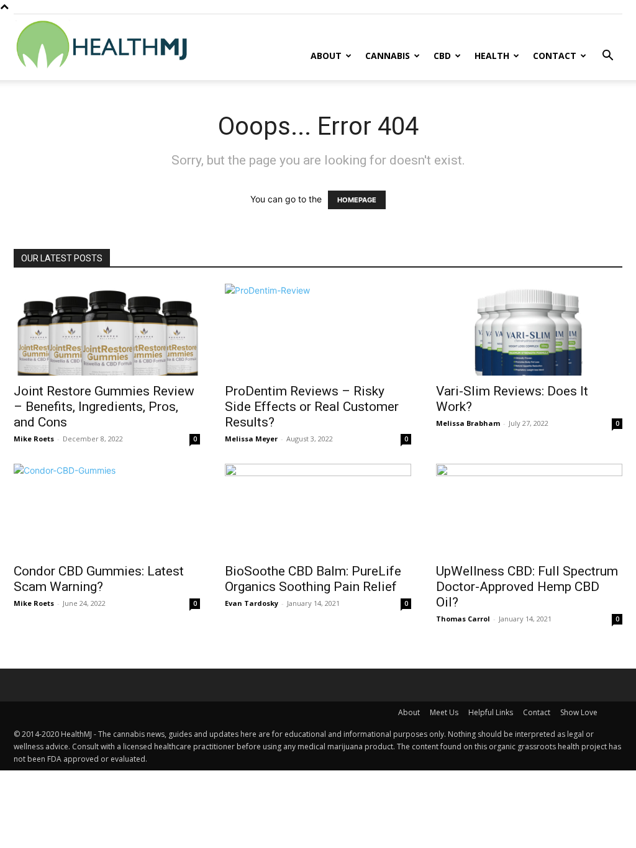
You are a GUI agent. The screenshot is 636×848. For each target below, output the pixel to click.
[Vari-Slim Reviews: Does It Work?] (529, 330)
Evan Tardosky (251, 603)
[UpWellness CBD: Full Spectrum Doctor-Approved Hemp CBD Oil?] (529, 510)
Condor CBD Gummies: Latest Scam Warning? (99, 579)
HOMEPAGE (356, 200)
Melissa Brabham (468, 423)
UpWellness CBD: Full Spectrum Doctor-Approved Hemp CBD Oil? (527, 587)
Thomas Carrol (463, 618)
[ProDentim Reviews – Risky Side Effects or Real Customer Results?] (318, 330)
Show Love (578, 712)
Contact (554, 55)
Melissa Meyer (251, 438)
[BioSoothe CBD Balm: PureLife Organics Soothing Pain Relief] (318, 510)
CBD (442, 55)
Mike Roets (34, 438)
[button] (607, 57)
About (326, 55)
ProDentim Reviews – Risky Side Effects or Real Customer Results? (312, 407)
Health (492, 55)
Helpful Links (490, 712)
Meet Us (444, 712)
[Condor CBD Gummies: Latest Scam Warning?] (107, 510)
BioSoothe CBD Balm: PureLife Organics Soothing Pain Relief (313, 579)
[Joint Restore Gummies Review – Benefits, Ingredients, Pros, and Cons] (107, 330)
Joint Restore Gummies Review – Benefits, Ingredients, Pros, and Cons (104, 407)
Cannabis (387, 55)
